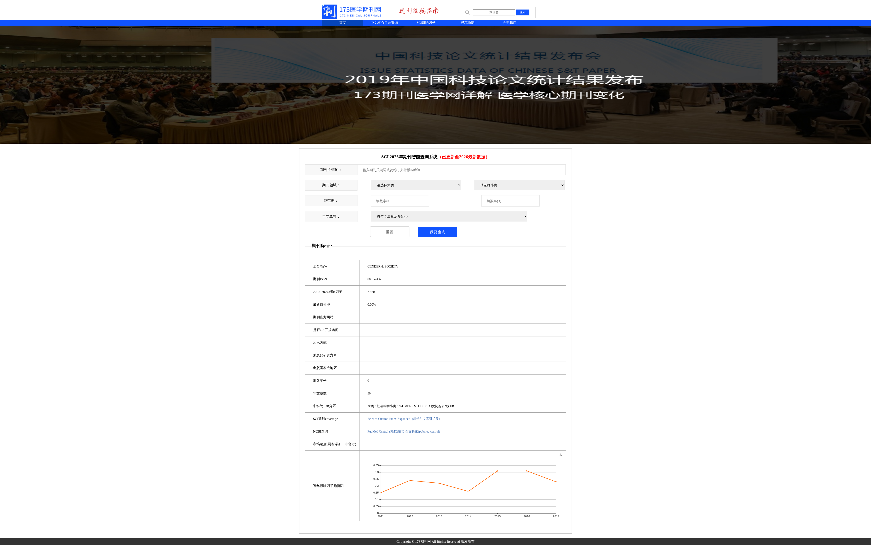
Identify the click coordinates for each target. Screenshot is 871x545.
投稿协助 (468, 22)
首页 (342, 22)
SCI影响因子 (426, 22)
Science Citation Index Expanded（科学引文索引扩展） (404, 419)
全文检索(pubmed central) (422, 431)
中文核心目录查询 (384, 22)
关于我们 (509, 22)
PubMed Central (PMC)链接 (385, 431)
